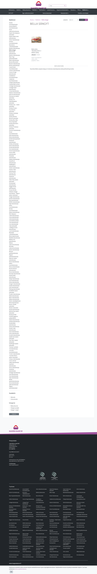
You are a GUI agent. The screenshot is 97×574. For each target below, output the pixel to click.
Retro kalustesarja (14, 297)
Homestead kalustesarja (82, 516)
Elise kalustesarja (13, 135)
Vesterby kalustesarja (41, 555)
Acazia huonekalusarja (14, 489)
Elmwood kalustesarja (27, 512)
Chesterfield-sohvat (14, 84)
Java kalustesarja (13, 200)
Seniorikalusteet (47, 13)
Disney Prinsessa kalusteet (26, 509)
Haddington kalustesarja (82, 514)
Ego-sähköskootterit (28, 13)
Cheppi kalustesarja (14, 82)
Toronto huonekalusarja (14, 551)
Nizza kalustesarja (14, 261)
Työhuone (42, 10)
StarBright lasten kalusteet (53, 549)
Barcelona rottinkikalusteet (26, 493)
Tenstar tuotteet (13, 347)
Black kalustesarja (14, 60)
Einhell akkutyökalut (14, 139)
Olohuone (11, 10)
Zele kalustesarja (13, 384)
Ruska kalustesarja (14, 309)
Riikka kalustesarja (14, 299)
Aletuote (13, 397)
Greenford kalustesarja (68, 514)
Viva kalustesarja (13, 376)
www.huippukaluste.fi (13, 465)
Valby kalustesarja (14, 362)
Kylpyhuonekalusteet (62, 10)
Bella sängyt (12, 50)
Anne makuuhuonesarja (41, 489)
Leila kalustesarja (13, 219)
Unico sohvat (12, 360)
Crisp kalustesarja (14, 91)
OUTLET (11, 13)
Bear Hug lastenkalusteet (14, 495)
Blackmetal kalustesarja (68, 492)
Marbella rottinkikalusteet (68, 527)
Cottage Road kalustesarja (25, 503)
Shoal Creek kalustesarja (55, 546)
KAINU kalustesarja (14, 202)
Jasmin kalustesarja (14, 198)
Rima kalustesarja (14, 302)
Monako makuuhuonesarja (54, 531)
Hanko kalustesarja (14, 168)
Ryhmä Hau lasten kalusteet (40, 543)
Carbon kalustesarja (14, 70)
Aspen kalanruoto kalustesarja (67, 489)
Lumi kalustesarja (14, 231)
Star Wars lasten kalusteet (39, 549)
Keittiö (18, 10)
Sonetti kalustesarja (14, 335)
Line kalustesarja (13, 222)
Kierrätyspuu (12, 214)
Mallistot (84, 10)
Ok (11, 572)
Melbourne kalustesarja (28, 530)
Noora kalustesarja (14, 267)
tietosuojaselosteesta (20, 569)
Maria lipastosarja (14, 236)
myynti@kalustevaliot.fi (14, 451)
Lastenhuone (50, 10)
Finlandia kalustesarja (41, 514)
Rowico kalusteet (13, 308)
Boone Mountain (13, 62)
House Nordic (12, 190)
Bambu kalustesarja (14, 48)
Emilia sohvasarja (13, 144)
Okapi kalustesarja (14, 279)
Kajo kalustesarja (13, 203)
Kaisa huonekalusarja (54, 523)
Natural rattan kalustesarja (26, 534)
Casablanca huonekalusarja (39, 499)
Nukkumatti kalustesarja (41, 537)
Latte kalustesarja (14, 215)
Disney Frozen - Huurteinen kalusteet (13, 109)
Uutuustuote (14, 399)
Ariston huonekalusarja (14, 492)
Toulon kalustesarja (14, 354)
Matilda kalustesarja (14, 238)
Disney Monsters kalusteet (12, 509)
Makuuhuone (26, 10)
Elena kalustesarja (14, 137)
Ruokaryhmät (12, 314)
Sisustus (73, 10)
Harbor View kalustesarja (28, 516)
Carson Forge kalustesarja (28, 499)
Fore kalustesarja (13, 149)
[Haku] (64, 5)
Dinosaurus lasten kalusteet (81, 503)
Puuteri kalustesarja (14, 294)
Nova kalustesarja (14, 272)
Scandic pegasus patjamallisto (66, 543)
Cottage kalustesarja (14, 86)
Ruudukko (82, 19)
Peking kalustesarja (14, 289)
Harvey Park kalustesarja (41, 516)
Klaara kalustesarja (14, 212)
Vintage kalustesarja (14, 372)
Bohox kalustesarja (14, 65)
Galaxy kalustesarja (14, 159)
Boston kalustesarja (14, 64)
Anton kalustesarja (14, 40)
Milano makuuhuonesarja (41, 530)
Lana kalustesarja (14, 217)
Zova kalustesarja (14, 383)
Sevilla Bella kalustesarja (28, 546)
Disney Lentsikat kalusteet (55, 505)
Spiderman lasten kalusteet (26, 549)
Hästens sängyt (13, 192)
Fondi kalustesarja (14, 147)
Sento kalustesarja (14, 250)
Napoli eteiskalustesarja (14, 533)
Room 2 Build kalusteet (81, 541)
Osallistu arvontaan (83, 13)
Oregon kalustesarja (14, 284)
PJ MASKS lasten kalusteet (68, 539)
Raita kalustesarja (14, 296)
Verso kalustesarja (14, 367)
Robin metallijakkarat (14, 301)
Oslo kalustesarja (13, 287)
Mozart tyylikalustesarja (82, 530)
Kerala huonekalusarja (68, 523)
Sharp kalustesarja (14, 326)
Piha (79, 10)
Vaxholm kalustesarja (13, 555)
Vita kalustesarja (13, 374)
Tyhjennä (14, 414)
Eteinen (34, 10)
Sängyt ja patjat (15, 408)
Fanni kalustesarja (14, 145)
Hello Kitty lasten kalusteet (66, 517)
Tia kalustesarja (13, 349)
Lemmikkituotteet (14, 221)
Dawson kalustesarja (14, 93)
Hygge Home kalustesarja (14, 519)
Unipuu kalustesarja (14, 359)
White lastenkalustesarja (28, 557)
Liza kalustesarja (13, 224)
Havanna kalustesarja (54, 516)
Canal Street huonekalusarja (80, 496)
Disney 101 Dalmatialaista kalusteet (13, 101)
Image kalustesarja (14, 197)
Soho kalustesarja (14, 333)
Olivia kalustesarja (14, 282)
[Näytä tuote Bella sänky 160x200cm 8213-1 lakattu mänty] (36, 40)
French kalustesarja (14, 151)
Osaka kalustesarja (14, 285)
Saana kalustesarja (14, 320)
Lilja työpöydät (13, 226)
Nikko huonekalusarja (54, 533)
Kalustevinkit (64, 13)
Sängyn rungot (15, 410)
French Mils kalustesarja (28, 514)
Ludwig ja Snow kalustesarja (39, 527)
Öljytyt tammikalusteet (68, 557)
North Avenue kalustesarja (80, 534)
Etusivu (32, 20)
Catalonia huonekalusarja (55, 499)
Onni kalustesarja (13, 280)
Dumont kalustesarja (14, 130)
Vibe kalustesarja (13, 378)
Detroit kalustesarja (14, 94)
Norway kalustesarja (14, 273)
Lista (86, 19)
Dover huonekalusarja (54, 509)
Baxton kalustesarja (14, 55)
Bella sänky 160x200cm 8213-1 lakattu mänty (36, 50)
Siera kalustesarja (14, 331)
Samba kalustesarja (14, 321)
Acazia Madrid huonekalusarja (26, 489)
